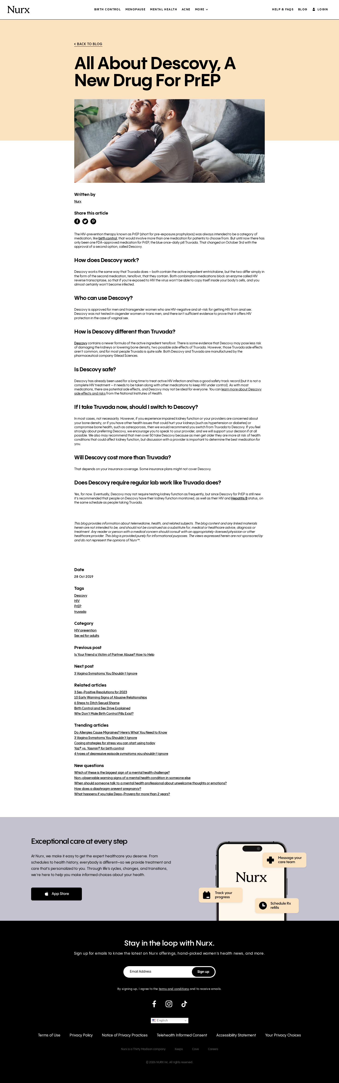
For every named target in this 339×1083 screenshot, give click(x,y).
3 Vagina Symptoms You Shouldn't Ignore (105, 738)
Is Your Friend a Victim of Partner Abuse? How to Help (114, 654)
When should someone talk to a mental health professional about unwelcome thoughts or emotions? (150, 783)
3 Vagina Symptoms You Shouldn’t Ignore (105, 673)
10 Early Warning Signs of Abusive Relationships (110, 697)
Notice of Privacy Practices (125, 1035)
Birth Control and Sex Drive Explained (102, 708)
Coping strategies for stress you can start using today (114, 743)
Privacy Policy (81, 1035)
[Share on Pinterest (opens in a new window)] (93, 221)
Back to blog (89, 44)
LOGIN (323, 9)
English (162, 1020)
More (200, 9)
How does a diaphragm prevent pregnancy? (107, 789)
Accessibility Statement (236, 1035)
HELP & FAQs (283, 9)
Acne (186, 9)
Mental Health (163, 9)
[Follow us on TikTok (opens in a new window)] (184, 1006)
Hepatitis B (239, 498)
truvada (80, 612)
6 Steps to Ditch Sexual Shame (96, 703)
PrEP (77, 606)
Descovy (80, 343)
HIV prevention (85, 630)
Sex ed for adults (86, 635)
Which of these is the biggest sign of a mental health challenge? (122, 772)
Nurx (77, 201)
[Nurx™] (18, 9)
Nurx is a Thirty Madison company (143, 1049)
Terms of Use (49, 1035)
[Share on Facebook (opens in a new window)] (77, 221)
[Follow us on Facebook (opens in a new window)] (154, 1006)
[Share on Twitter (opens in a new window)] (85, 221)
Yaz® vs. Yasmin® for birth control (99, 748)
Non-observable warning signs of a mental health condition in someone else (132, 778)
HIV (77, 601)
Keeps (179, 1049)
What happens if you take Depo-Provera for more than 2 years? (122, 794)
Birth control (107, 9)
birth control (107, 238)
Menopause (135, 9)
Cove (195, 1049)
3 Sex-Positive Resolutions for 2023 (100, 692)
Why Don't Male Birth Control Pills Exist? (104, 713)
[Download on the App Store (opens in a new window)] (56, 894)
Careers (213, 1049)
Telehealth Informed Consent (182, 1035)
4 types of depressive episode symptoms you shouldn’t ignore (121, 753)
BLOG (302, 9)
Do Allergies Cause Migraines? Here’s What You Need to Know (120, 732)
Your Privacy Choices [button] (283, 1035)
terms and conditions (174, 989)
